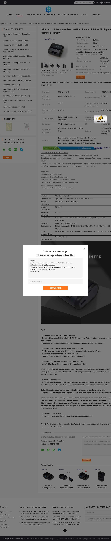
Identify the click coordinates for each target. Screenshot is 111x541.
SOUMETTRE (55, 288)
